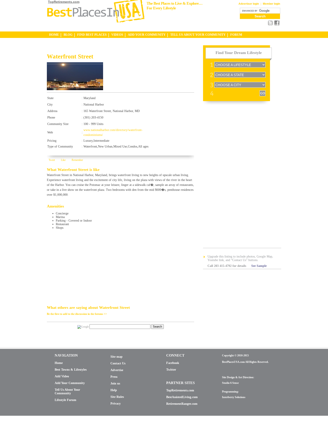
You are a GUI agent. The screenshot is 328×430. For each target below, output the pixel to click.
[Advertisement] (99, 49)
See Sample (259, 266)
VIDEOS (117, 34)
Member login (271, 3)
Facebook (172, 363)
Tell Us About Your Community (67, 391)
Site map (116, 356)
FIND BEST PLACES (92, 34)
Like (63, 160)
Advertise (116, 370)
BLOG (68, 34)
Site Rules (117, 397)
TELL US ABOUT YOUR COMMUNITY (198, 34)
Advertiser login (249, 3)
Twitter (171, 369)
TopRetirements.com (63, 2)
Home (59, 363)
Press (113, 376)
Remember (77, 160)
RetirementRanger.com (181, 403)
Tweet (52, 160)
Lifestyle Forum (65, 400)
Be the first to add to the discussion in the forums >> (77, 314)
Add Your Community (70, 383)
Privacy (115, 403)
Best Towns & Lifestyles (71, 369)
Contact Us (117, 363)
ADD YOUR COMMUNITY (147, 34)
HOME (54, 34)
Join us (115, 383)
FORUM (236, 34)
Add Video (62, 376)
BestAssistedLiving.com (182, 397)
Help (113, 390)
